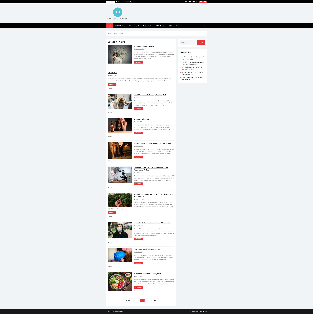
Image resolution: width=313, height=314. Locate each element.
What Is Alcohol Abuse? (142, 119)
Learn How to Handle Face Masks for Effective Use (152, 223)
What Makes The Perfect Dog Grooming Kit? (150, 95)
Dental (170, 26)
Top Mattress (112, 73)
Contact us (192, 1)
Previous (128, 300)
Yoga (177, 26)
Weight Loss (160, 26)
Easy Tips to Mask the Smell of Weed (147, 249)
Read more (138, 62)
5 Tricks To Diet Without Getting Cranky (148, 274)
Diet (137, 26)
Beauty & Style (119, 26)
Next (155, 300)
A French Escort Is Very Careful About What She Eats (153, 143)
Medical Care (147, 26)
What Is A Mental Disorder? (144, 46)
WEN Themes (203, 311)
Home (185, 1)
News (109, 26)
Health (130, 26)
